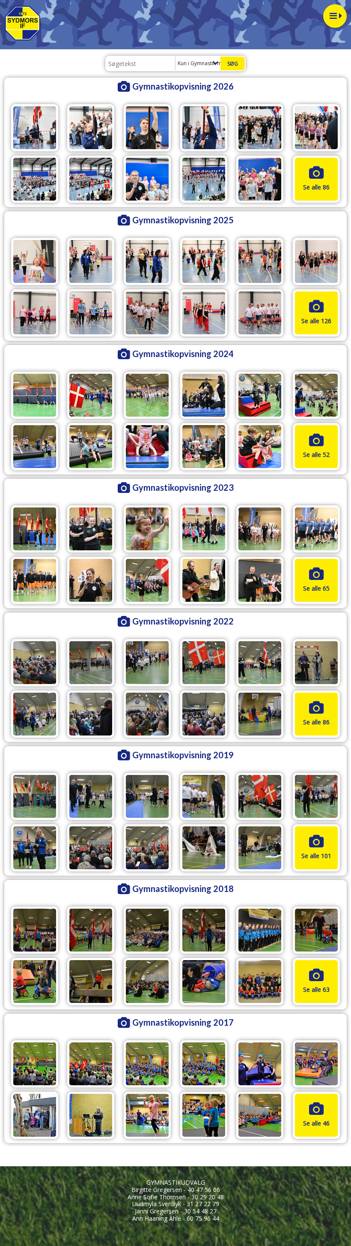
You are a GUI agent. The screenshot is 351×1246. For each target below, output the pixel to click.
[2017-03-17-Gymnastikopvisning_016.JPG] (147, 930)
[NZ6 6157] (259, 312)
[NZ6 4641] (90, 446)
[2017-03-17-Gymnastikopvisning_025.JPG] (203, 1063)
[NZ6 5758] (34, 127)
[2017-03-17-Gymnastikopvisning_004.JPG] (34, 1063)
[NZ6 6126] (90, 261)
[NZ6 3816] (90, 580)
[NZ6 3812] (34, 580)
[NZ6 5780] (316, 127)
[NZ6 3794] (90, 528)
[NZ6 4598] (316, 395)
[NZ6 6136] (316, 261)
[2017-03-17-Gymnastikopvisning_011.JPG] (34, 930)
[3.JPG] (147, 796)
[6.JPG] (316, 796)
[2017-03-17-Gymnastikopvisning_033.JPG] (34, 981)
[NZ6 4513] (90, 395)
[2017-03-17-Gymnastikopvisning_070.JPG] (147, 981)
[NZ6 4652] (147, 446)
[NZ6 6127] (147, 261)
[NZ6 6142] (90, 312)
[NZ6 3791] (34, 528)
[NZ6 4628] (34, 446)
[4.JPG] (203, 796)
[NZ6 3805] (259, 528)
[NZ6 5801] (259, 179)
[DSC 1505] (34, 714)
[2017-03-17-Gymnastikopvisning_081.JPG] (203, 1115)
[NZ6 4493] (34, 395)
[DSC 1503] (259, 662)
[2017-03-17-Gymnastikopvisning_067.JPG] (90, 1115)
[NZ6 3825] (203, 580)
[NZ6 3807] (316, 528)
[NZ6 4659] (203, 446)
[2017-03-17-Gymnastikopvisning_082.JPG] (259, 1115)
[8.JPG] (90, 847)
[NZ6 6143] (147, 312)
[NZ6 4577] (203, 395)
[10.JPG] (203, 847)
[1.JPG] (34, 796)
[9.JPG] (147, 847)
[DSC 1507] (147, 714)
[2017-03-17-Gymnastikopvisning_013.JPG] (90, 1063)
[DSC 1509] (259, 714)
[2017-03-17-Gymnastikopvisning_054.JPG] (34, 1115)
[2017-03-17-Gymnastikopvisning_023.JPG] (147, 1063)
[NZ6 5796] (203, 179)
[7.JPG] (34, 847)
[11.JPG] (259, 847)
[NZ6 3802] (203, 528)
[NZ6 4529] (147, 395)
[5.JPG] (259, 796)
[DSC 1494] (147, 662)
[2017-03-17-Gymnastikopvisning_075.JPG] (147, 1115)
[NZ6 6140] (34, 312)
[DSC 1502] (203, 662)
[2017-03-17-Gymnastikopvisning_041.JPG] (259, 1063)
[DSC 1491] (90, 662)
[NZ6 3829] (259, 580)
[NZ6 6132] (203, 261)
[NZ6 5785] (90, 179)
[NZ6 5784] (34, 179)
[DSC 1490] (34, 662)
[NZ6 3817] (147, 580)
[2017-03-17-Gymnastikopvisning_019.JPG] (259, 930)
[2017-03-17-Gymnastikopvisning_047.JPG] (316, 1063)
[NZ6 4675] (259, 446)
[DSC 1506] (90, 714)
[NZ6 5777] (259, 127)
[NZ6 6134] (259, 261)
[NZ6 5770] (147, 127)
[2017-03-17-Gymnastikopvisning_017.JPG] (203, 930)
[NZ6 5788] (147, 179)
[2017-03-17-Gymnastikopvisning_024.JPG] (316, 930)
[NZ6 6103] (34, 261)
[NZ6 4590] (259, 395)
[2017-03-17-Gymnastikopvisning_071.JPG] (203, 981)
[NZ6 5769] (90, 127)
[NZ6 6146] (203, 312)
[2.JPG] (90, 796)
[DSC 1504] (316, 662)
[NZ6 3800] (147, 528)
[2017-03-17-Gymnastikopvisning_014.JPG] (90, 930)
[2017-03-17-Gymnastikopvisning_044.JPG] (90, 981)
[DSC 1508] (203, 714)
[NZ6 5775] (203, 127)
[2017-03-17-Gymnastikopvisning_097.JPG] (259, 981)
